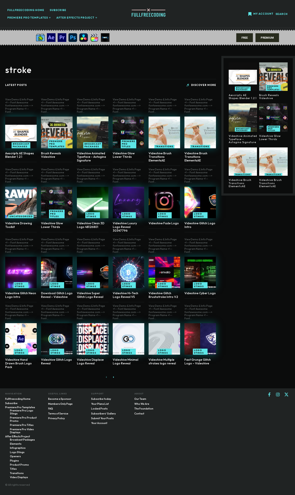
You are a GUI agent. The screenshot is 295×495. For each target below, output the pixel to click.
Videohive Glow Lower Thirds (124, 155)
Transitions (164, 146)
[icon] (249, 14)
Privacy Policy (56, 418)
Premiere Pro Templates (57, 144)
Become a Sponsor (59, 398)
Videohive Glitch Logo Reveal (56, 361)
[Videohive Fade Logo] (164, 202)
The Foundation (143, 408)
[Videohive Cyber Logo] (200, 272)
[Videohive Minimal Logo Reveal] (128, 339)
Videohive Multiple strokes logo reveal (162, 361)
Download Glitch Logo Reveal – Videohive (57, 295)
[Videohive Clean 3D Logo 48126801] (92, 202)
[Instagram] (278, 395)
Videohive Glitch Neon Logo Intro (20, 295)
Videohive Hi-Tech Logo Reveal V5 (125, 295)
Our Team (140, 398)
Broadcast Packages (21, 145)
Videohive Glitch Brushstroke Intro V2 (163, 295)
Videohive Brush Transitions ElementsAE (160, 157)
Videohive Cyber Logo (200, 293)
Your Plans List (100, 403)
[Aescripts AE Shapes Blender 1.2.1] (21, 132)
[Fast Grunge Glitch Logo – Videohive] (200, 339)
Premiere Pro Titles (128, 144)
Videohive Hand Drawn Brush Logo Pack (18, 363)
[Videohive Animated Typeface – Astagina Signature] (92, 132)
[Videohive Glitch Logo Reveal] (57, 339)
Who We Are (141, 403)
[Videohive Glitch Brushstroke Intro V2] (164, 272)
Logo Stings (91, 215)
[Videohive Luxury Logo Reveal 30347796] (128, 202)
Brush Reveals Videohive (51, 155)
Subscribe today (101, 398)
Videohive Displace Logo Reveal (90, 361)
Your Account (99, 423)
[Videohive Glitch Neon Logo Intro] (21, 272)
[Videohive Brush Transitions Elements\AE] (164, 132)
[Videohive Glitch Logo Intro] (200, 202)
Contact (139, 413)
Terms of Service (58, 413)
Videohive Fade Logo (164, 223)
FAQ (50, 408)
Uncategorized (21, 216)
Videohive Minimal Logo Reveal (125, 361)
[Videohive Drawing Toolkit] (21, 202)
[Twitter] (286, 395)
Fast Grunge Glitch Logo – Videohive (197, 361)
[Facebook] (269, 395)
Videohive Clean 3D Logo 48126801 (90, 225)
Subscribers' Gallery (103, 413)
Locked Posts (99, 408)
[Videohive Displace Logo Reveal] (92, 339)
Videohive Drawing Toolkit (18, 225)
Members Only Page (60, 403)
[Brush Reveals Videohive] (57, 132)
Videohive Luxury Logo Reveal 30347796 (125, 226)
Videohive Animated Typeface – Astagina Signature (91, 157)
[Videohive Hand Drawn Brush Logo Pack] (21, 339)
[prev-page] (106, 377)
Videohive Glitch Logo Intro (199, 225)
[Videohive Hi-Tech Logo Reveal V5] (128, 272)
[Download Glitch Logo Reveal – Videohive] (57, 272)
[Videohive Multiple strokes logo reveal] (164, 339)
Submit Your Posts (102, 418)
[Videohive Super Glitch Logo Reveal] (92, 272)
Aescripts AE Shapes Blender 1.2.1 (19, 155)
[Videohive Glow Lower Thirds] (128, 132)
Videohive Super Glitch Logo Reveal (90, 295)
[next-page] (113, 377)
